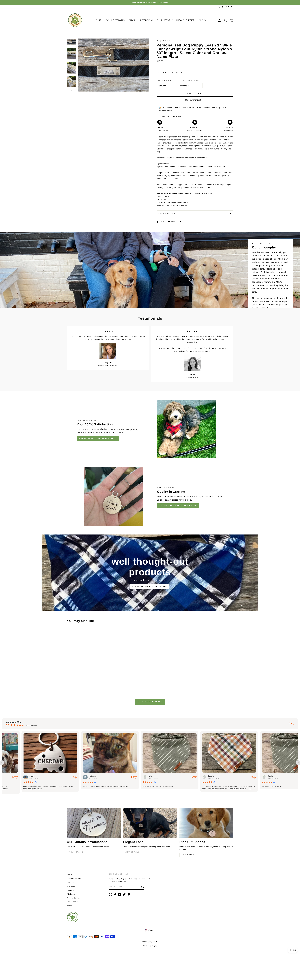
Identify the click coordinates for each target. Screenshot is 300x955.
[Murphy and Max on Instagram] (110, 894)
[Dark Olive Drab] (94, 676)
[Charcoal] (84, 676)
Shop (132, 20)
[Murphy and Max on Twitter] (124, 894)
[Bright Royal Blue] (75, 676)
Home (98, 20)
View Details (76, 852)
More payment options (195, 100)
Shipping (70, 890)
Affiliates (70, 906)
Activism (146, 20)
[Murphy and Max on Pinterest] (128, 894)
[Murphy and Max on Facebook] (115, 894)
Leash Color (164, 81)
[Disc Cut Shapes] (206, 823)
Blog (202, 20)
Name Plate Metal (189, 81)
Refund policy (72, 902)
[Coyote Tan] (90, 676)
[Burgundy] (81, 676)
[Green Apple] (68, 679)
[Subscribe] (142, 887)
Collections (115, 20)
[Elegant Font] (150, 823)
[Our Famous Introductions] (94, 823)
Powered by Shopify (150, 946)
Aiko (14, 776)
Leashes (176, 41)
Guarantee (71, 886)
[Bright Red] (71, 676)
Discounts (71, 882)
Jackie (134, 776)
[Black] (68, 676)
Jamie (253, 776)
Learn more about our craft (178, 506)
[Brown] (78, 676)
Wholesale (71, 894)
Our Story (165, 20)
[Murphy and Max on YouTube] (119, 894)
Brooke (75, 776)
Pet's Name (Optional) (169, 72)
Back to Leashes (151, 702)
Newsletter (185, 20)
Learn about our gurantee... (97, 438)
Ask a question (167, 213)
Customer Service (74, 879)
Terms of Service (73, 898)
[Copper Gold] (87, 676)
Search (69, 875)
